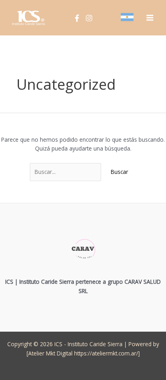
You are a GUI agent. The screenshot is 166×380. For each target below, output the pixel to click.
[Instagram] (89, 18)
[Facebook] (77, 18)
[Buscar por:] (66, 172)
